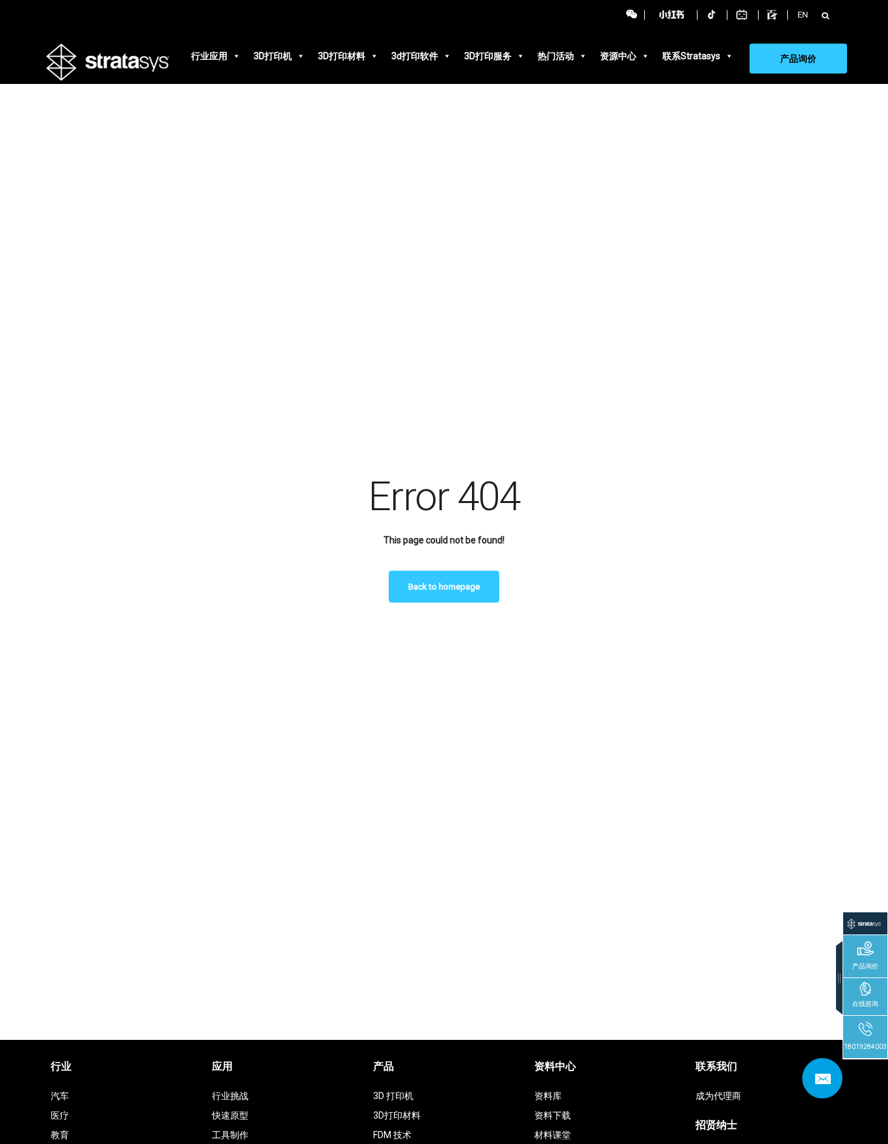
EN (803, 15)
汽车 (60, 1096)
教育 (60, 1135)
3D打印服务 (488, 56)
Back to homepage (444, 587)
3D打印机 (273, 56)
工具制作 (230, 1135)
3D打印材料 (341, 56)
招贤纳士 (716, 1125)
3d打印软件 (414, 56)
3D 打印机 (393, 1096)
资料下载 (552, 1115)
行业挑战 (230, 1096)
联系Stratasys (691, 56)
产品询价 (798, 58)
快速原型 (230, 1115)
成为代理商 (718, 1096)
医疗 (60, 1115)
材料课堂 (552, 1135)
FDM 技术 (392, 1135)
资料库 (548, 1096)
